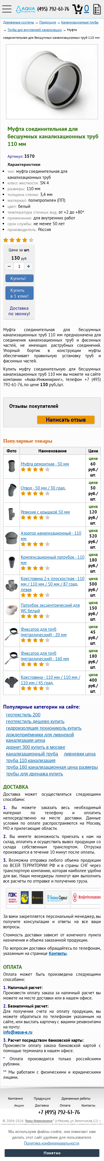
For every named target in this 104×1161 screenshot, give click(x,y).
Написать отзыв (66, 419)
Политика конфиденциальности (51, 1143)
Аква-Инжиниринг (39, 1120)
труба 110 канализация (30, 760)
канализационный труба (32, 753)
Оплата (65, 1105)
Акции (19, 1105)
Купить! (18, 278)
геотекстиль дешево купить (35, 721)
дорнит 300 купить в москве (35, 747)
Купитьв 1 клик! (19, 293)
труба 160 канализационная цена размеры (52, 767)
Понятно (52, 1153)
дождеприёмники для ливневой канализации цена (40, 737)
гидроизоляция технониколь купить (43, 728)
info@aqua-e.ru (17, 1032)
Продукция (42, 1098)
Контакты (58, 953)
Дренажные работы (76, 1098)
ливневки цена (80, 753)
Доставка (42, 1105)
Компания (15, 1098)
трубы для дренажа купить (34, 773)
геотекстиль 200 (23, 714)
